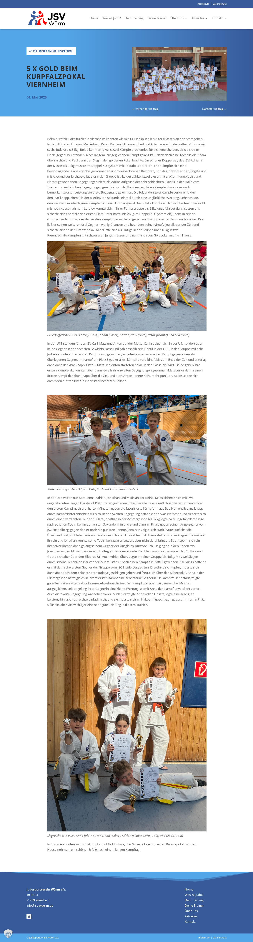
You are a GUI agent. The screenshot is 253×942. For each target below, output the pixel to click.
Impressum (203, 3)
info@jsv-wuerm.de (39, 905)
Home (94, 18)
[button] (8, 934)
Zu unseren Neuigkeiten (52, 51)
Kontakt (217, 18)
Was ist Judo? (111, 18)
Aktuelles (198, 18)
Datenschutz (220, 3)
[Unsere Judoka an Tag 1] (179, 99)
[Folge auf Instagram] (28, 916)
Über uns (177, 18)
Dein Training (134, 18)
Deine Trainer (157, 18)
